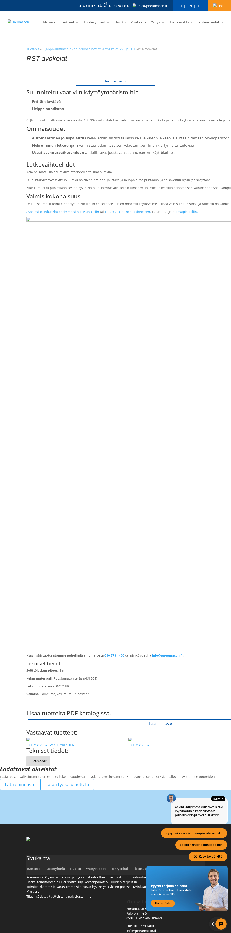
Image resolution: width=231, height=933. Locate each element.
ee (199, 6)
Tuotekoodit (38, 761)
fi (180, 6)
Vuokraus (138, 22)
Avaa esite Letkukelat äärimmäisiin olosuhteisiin (62, 212)
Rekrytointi (119, 869)
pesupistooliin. (187, 212)
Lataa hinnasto (20, 784)
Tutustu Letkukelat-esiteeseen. (128, 212)
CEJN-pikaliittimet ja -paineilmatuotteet (72, 49)
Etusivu (49, 22)
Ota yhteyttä (90, 6)
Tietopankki (179, 22)
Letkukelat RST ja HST (119, 49)
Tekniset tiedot (115, 81)
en (190, 6)
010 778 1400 (119, 6)
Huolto (120, 22)
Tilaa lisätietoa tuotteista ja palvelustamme (58, 896)
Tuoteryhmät (94, 22)
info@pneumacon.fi (152, 6)
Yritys (155, 22)
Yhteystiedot (209, 22)
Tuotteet (67, 22)
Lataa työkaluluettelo (67, 784)
